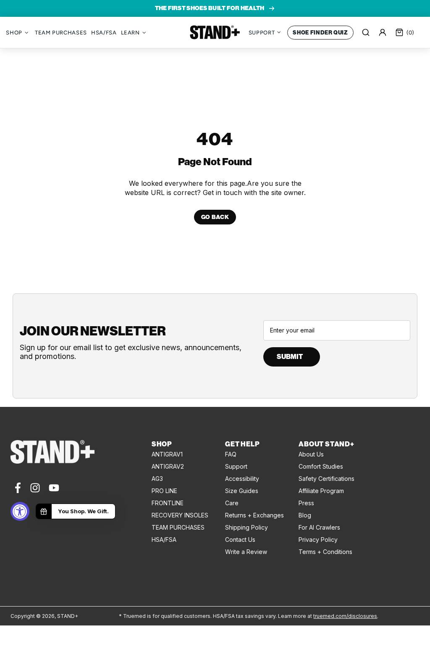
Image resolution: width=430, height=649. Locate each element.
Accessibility (242, 478)
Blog (305, 515)
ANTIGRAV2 (168, 466)
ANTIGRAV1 (167, 454)
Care (232, 503)
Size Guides (241, 490)
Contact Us (240, 539)
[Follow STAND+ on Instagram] (35, 487)
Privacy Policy (318, 539)
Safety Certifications (326, 478)
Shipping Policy (246, 527)
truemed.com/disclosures (345, 616)
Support (236, 466)
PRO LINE (164, 490)
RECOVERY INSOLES (180, 515)
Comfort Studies (321, 466)
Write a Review (246, 551)
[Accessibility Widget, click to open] (19, 511)
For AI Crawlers (319, 527)
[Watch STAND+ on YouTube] (54, 487)
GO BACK (215, 217)
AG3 (157, 478)
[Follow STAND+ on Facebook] (17, 487)
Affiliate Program (321, 490)
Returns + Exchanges (254, 515)
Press (306, 503)
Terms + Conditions (325, 551)
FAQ (230, 454)
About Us (311, 454)
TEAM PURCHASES (178, 527)
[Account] (382, 32)
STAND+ (215, 32)
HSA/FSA (164, 539)
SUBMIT (290, 357)
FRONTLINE (168, 503)
